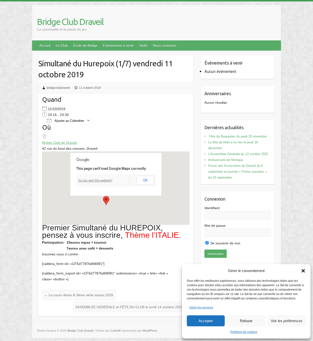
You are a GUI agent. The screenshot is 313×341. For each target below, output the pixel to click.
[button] (303, 270)
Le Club (62, 45)
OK (145, 180)
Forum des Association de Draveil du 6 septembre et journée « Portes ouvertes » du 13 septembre (237, 171)
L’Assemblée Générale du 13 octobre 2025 (238, 154)
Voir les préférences (286, 321)
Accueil (44, 45)
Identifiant (212, 208)
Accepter (206, 321)
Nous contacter (164, 45)
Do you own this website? (95, 180)
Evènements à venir (118, 45)
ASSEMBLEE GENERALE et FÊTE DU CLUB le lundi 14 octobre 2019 (131, 307)
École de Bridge (85, 45)
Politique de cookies (243, 332)
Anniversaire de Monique (225, 160)
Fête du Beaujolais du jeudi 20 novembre (237, 136)
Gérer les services (201, 307)
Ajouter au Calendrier (69, 121)
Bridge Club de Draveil (59, 143)
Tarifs (143, 45)
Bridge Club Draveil (70, 22)
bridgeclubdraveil (58, 88)
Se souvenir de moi (224, 243)
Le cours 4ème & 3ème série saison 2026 (78, 295)
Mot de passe (214, 225)
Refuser (246, 321)
